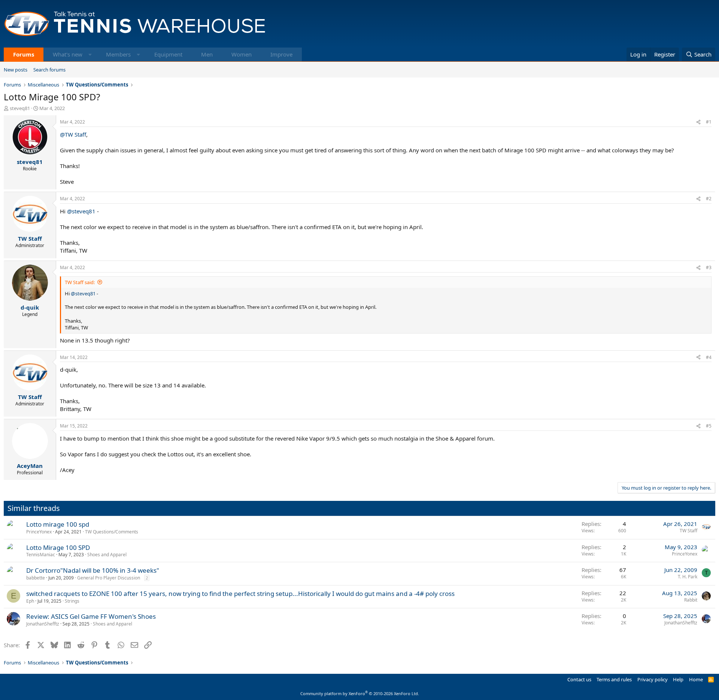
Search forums (49, 69)
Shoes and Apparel (107, 554)
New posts (15, 69)
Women (241, 54)
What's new (67, 54)
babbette (35, 578)
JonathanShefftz (42, 624)
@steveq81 (81, 211)
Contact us (579, 679)
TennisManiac (40, 554)
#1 (709, 122)
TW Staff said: (80, 282)
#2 (709, 198)
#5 (709, 426)
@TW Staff (73, 134)
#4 (709, 357)
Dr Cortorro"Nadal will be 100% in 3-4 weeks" (92, 570)
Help (678, 679)
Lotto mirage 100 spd (57, 524)
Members (118, 54)
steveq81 (20, 108)
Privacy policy (652, 679)
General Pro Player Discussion (108, 578)
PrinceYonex (39, 532)
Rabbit (690, 600)
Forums (23, 54)
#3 (709, 267)
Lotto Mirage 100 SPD (58, 547)
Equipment (168, 54)
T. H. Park (687, 576)
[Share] (698, 122)
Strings (72, 601)
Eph (30, 601)
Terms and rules (614, 679)
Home (696, 679)
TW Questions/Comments (111, 532)
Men (207, 54)
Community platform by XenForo (359, 693)
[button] (90, 54)
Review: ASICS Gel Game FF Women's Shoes (91, 616)
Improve (281, 54)
